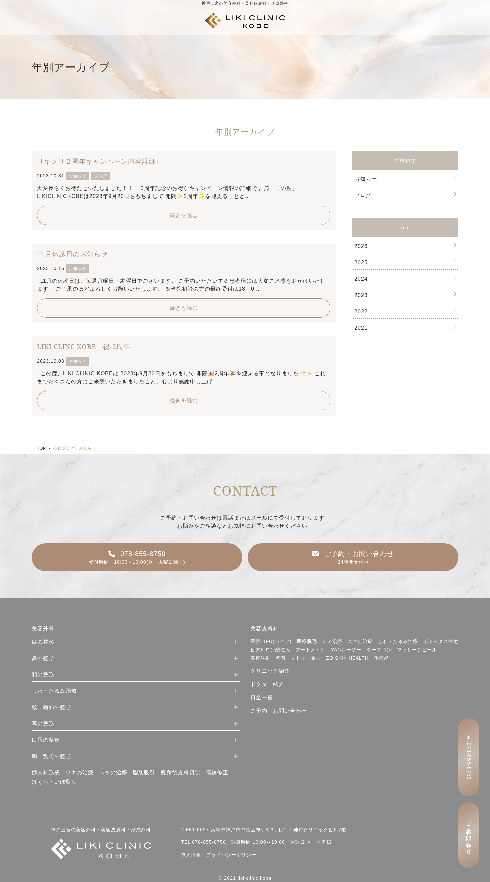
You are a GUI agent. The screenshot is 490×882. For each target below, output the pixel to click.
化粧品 (381, 658)
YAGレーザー (346, 649)
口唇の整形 (46, 740)
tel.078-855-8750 (469, 757)
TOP (41, 448)
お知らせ (365, 179)
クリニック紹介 (270, 671)
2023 (361, 295)
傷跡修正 (217, 772)
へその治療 (113, 772)
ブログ (362, 195)
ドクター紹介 (267, 684)
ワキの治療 (79, 772)
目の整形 (43, 642)
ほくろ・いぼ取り (54, 782)
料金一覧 (261, 697)
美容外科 (43, 628)
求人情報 (191, 854)
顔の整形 (43, 674)
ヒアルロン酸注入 (270, 649)
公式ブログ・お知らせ (74, 448)
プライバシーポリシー (231, 854)
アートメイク (311, 649)
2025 (361, 262)
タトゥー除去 (306, 658)
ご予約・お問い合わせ (278, 711)
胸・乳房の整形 (51, 756)
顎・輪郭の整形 (51, 707)
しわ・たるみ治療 (54, 691)
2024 (361, 279)
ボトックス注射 (440, 641)
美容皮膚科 (264, 628)
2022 (361, 311)
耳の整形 (43, 723)
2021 (361, 328)
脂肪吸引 (144, 772)
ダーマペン (379, 649)
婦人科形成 (46, 772)
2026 (361, 246)
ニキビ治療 (360, 641)
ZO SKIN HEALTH (347, 658)
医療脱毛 (307, 641)
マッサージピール (417, 649)
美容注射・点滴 (267, 658)
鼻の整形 (43, 658)
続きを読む (184, 215)
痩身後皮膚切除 (180, 772)
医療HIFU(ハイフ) (271, 641)
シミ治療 (332, 641)
